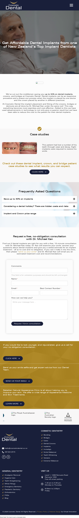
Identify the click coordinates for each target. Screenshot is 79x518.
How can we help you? (22, 298)
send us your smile (27, 252)
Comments (16, 266)
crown (48, 163)
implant (37, 163)
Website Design (55, 511)
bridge (63, 163)
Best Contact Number (50, 288)
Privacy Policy (42, 511)
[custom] (4, 457)
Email (14, 288)
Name (14, 279)
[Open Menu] (71, 5)
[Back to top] (74, 261)
